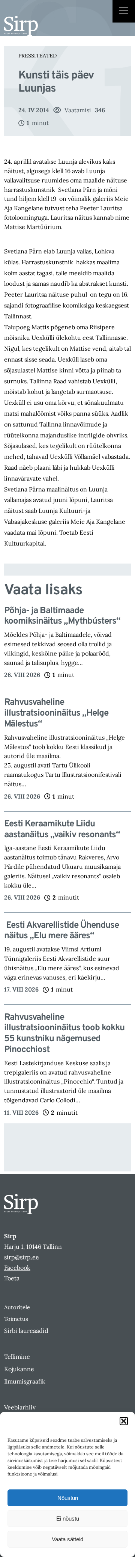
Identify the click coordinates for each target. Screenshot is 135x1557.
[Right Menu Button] (123, 12)
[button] (124, 1421)
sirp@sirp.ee (21, 1257)
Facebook (17, 1267)
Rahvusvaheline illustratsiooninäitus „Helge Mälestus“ (56, 713)
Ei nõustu (67, 1518)
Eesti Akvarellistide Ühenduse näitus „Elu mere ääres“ (61, 931)
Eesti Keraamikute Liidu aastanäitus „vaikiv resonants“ (62, 830)
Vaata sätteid (67, 1539)
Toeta (12, 1278)
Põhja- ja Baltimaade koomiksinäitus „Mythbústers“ (62, 616)
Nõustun (67, 1498)
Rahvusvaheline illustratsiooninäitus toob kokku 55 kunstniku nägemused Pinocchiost (64, 1033)
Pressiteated (37, 55)
